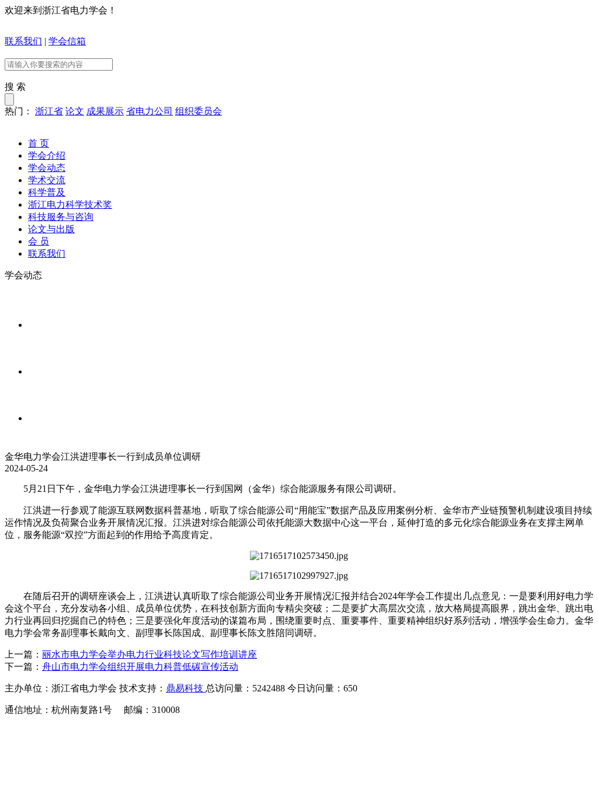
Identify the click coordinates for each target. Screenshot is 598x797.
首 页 (38, 143)
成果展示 (105, 111)
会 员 (38, 241)
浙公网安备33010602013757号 (223, 731)
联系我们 (23, 41)
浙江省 (49, 111)
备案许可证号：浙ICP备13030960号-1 (81, 731)
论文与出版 (51, 229)
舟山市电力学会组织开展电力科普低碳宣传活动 (140, 667)
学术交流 (46, 180)
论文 (74, 111)
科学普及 (46, 192)
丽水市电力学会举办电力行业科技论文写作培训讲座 (149, 654)
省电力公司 (149, 111)
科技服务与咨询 (60, 217)
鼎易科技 (186, 688)
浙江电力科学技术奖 (70, 204)
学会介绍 (46, 155)
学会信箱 (67, 41)
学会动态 (46, 168)
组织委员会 (198, 111)
